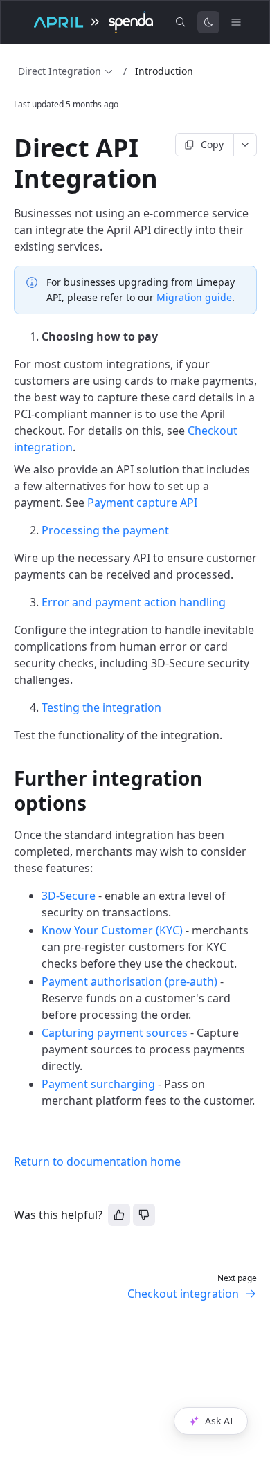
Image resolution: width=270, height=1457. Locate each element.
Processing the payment (105, 530)
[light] (208, 22)
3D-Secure (69, 895)
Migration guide (194, 297)
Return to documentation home (97, 1161)
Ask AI (219, 1420)
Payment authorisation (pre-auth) (129, 981)
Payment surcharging (98, 1084)
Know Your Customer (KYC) (112, 930)
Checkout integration (183, 1293)
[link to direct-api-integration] (7, 148)
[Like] (119, 1215)
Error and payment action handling (134, 602)
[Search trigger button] (181, 22)
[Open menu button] (236, 22)
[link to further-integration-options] (7, 778)
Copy (212, 144)
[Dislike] (144, 1215)
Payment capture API (142, 502)
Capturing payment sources (115, 1032)
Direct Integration (59, 71)
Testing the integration (101, 707)
